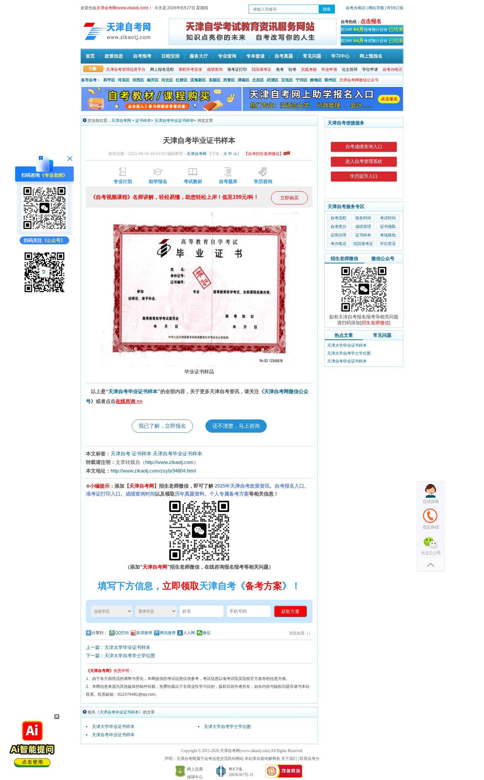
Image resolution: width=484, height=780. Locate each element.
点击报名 (371, 21)
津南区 (244, 80)
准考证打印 (237, 69)
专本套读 (255, 56)
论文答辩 (350, 69)
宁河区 (302, 80)
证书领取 (388, 226)
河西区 (138, 80)
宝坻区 (287, 80)
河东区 (124, 80)
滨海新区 (198, 80)
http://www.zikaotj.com (169, 462)
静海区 (316, 80)
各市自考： (91, 80)
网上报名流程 (162, 69)
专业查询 (227, 56)
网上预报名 (371, 56)
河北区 (167, 80)
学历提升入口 (364, 176)
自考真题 (284, 56)
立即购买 (289, 198)
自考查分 (338, 226)
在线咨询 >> (129, 401)
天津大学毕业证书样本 (113, 726)
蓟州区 (330, 80)
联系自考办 (309, 758)
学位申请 (370, 69)
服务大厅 (199, 56)
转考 (292, 69)
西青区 (229, 80)
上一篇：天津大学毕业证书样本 (118, 647)
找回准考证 (363, 243)
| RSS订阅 (394, 8)
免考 (280, 69)
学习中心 (340, 56)
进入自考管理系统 (363, 161)
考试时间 (388, 218)
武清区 (273, 80)
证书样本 (143, 120)
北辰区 (258, 80)
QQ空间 (122, 633)
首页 (90, 56)
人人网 (189, 633)
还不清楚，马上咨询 (236, 426)
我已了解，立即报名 (162, 426)
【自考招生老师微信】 (263, 153)
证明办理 (338, 235)
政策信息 (114, 56)
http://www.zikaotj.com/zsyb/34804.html (153, 470)
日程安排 (170, 56)
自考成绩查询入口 (363, 146)
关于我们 (289, 758)
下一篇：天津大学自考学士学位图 (120, 655)
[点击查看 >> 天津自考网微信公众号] (44, 293)
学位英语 (388, 243)
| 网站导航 (375, 8)
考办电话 (338, 243)
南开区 (153, 80)
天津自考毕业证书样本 (174, 120)
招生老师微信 (344, 258)
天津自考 (120, 453)
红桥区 (182, 80)
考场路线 (388, 235)
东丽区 (215, 80)
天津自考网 (121, 120)
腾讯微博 (167, 633)
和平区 (109, 80)
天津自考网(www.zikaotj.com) (245, 750)
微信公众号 (382, 258)
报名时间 (363, 218)
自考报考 (142, 56)
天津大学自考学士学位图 (227, 726)
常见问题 (312, 56)
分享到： (99, 633)
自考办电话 (355, 8)
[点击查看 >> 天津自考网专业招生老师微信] (44, 229)
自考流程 (338, 218)
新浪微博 (144, 633)
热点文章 (344, 335)
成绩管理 (363, 226)
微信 (206, 633)
